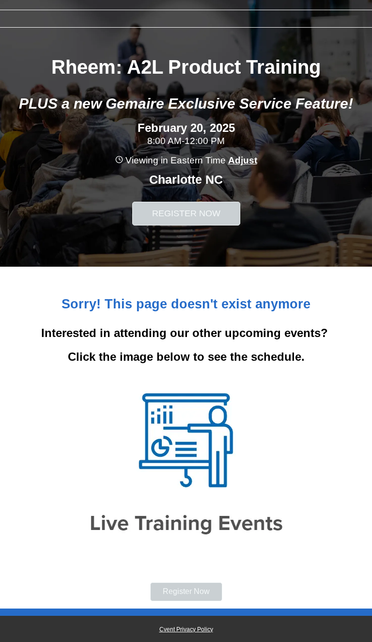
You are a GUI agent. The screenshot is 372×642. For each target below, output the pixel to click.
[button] (241, 160)
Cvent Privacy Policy (186, 629)
